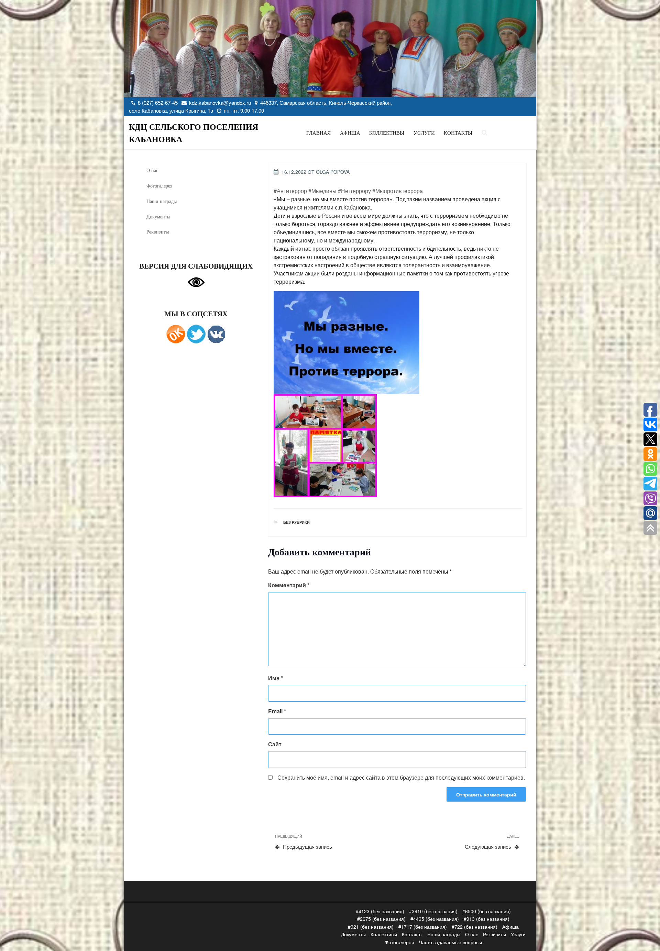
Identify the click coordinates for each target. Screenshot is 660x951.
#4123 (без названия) (380, 911)
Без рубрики (296, 522)
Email (277, 711)
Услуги (424, 132)
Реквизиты (157, 232)
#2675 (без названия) (381, 918)
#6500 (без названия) (486, 911)
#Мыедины (322, 191)
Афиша (350, 132)
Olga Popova (333, 171)
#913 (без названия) (486, 918)
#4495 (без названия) (434, 918)
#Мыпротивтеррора (397, 191)
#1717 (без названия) (422, 926)
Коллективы (386, 132)
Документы (158, 216)
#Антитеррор (290, 191)
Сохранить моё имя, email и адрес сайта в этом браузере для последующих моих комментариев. (401, 777)
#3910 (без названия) (433, 911)
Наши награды (161, 201)
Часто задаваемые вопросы (450, 942)
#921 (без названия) (371, 926)
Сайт (275, 744)
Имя (275, 678)
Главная (318, 132)
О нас (152, 170)
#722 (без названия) (474, 926)
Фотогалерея (159, 186)
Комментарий (288, 585)
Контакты (458, 132)
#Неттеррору (354, 191)
